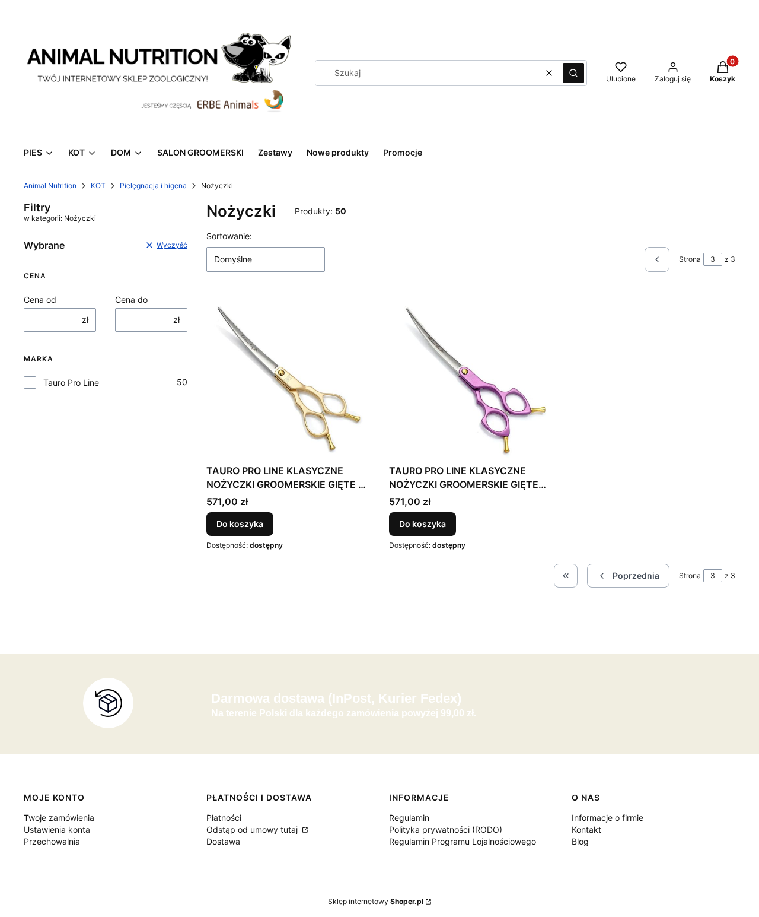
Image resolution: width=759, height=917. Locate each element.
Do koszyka (239, 524)
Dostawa (223, 841)
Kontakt (586, 829)
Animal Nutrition (50, 185)
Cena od (40, 299)
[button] (573, 73)
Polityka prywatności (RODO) (445, 829)
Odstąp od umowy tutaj (253, 829)
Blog (580, 841)
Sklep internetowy (375, 901)
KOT (98, 185)
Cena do (131, 299)
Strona (690, 259)
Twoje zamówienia (59, 818)
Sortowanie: (229, 236)
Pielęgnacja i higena (153, 185)
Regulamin (409, 818)
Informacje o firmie (607, 818)
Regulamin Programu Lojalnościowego (462, 841)
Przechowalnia (52, 841)
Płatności (223, 818)
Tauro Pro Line (71, 382)
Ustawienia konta (57, 829)
